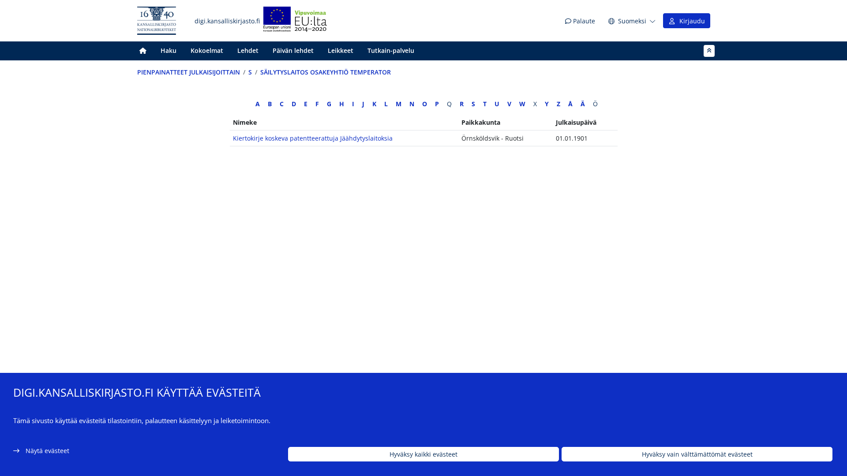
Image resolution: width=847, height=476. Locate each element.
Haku (168, 50)
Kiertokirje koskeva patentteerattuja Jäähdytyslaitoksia (313, 138)
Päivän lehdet (293, 50)
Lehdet (248, 50)
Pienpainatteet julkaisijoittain (188, 72)
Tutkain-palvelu (390, 50)
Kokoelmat (207, 50)
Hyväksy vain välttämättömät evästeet (697, 454)
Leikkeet (340, 50)
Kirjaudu (690, 21)
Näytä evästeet (47, 450)
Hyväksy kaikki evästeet (423, 454)
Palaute (583, 21)
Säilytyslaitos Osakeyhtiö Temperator (325, 72)
